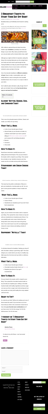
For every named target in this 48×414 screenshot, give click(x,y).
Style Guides (15, 5)
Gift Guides (15, 8)
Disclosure (27, 390)
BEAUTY (19, 391)
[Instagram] (41, 2)
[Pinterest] (44, 2)
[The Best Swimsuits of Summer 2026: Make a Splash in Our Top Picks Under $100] (39, 48)
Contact (12, 1)
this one (25, 267)
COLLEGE (19, 394)
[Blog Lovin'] (46, 2)
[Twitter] (38, 2)
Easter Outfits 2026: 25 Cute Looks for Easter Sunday (39, 107)
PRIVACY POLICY (6, 387)
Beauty (29, 5)
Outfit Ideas (22, 5)
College (34, 5)
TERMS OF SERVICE (11, 387)
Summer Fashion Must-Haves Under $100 (39, 62)
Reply (5, 340)
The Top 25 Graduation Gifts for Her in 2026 (39, 84)
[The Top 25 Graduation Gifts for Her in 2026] (39, 92)
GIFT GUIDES (20, 399)
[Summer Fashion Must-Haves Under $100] (39, 70)
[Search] (32, 2)
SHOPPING (19, 397)
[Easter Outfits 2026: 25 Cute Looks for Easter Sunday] (39, 115)
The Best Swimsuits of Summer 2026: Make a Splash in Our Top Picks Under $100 (39, 41)
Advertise (27, 387)
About (9, 1)
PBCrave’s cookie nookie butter (17, 135)
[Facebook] (36, 2)
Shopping (40, 5)
